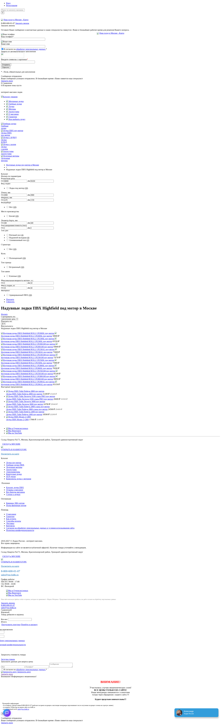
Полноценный (17, 258)
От (2, 181)
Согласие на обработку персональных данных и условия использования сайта (40, 528)
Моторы (12, 109)
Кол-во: (4, 619)
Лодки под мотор (13, 463)
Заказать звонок (22, 23)
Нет (12, 207)
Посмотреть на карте (10, 454)
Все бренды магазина (15, 492)
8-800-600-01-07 (8, 23)
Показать (10, 299)
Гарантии (12, 117)
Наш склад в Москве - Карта (111, 33)
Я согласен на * (25, 669)
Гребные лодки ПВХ (15, 465)
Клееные (15, 276)
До (29, 181)
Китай (14, 216)
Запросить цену (24, 672)
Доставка (10, 523)
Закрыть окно (7, 81)
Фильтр (4, 314)
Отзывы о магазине (14, 490)
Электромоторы (13, 472)
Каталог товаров (10, 97)
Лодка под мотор (18, 188)
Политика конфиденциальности (20, 530)
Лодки (11, 106)
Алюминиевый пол (19, 240)
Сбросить (10, 302)
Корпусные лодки (14, 474)
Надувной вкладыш (19, 238)
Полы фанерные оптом (16, 505)
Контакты (10, 526)
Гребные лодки (15, 104)
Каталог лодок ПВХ (15, 487)
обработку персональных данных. (31, 49)
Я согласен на (25, 49)
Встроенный (16, 267)
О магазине (13, 114)
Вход (8, 3)
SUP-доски (11, 476)
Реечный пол (16, 235)
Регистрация (11, 5)
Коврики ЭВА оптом (15, 503)
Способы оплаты (13, 521)
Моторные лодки (16, 101)
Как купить (11, 519)
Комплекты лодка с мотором (18, 479)
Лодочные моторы (14, 467)
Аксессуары (13, 112)
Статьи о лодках (13, 494)
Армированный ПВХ (20, 295)
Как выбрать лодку (16, 119)
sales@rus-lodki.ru (10, 574)
